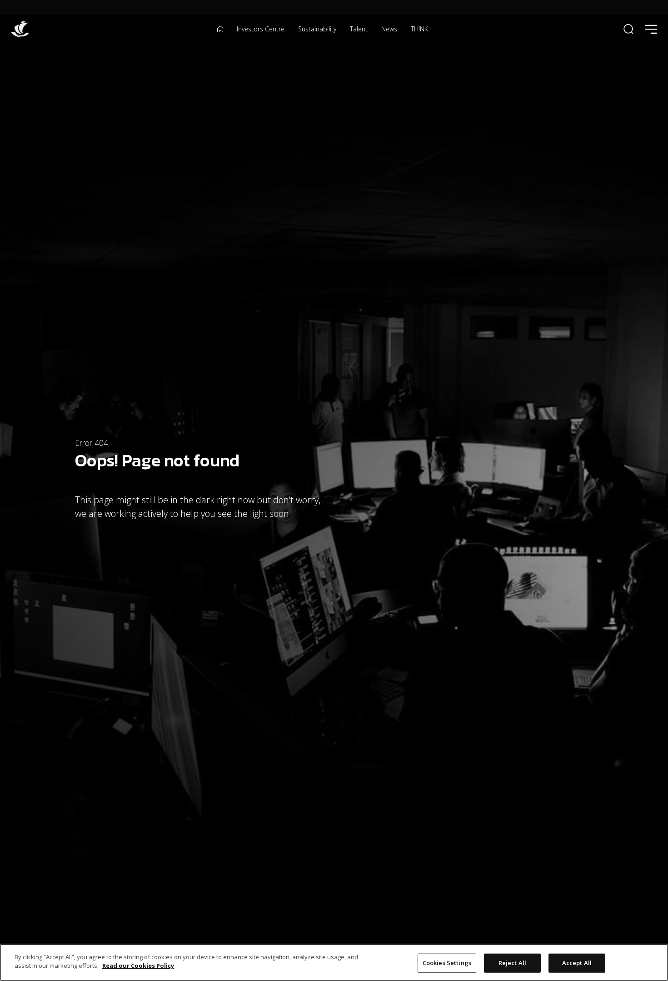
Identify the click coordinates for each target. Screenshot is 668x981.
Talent (359, 29)
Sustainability (317, 29)
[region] (334, 962)
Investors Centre (260, 29)
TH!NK (419, 29)
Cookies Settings (447, 963)
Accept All (577, 963)
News (389, 29)
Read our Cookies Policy (138, 965)
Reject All (512, 963)
